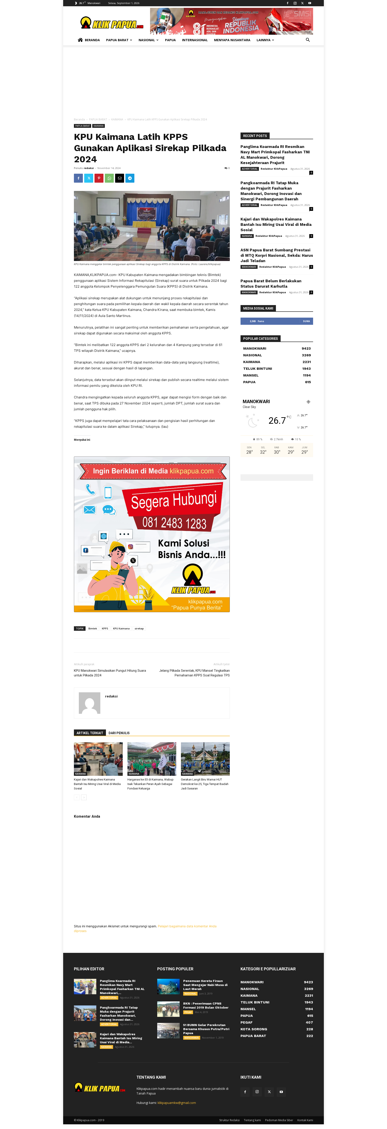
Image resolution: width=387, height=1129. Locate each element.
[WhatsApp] (109, 178)
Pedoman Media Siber (279, 1120)
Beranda (92, 40)
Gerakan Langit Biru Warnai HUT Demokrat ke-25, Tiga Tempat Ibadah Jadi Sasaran (204, 784)
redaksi (89, 168)
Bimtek (92, 628)
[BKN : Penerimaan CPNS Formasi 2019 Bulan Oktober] (168, 1009)
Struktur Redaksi (229, 1120)
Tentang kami (252, 1120)
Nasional (147, 40)
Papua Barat (117, 40)
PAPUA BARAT (98, 119)
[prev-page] (77, 797)
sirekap (139, 628)
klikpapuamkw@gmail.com (177, 1103)
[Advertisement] (193, 83)
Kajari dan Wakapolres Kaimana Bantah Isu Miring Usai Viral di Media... (121, 1038)
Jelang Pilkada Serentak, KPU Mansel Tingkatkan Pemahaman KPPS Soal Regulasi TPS (194, 673)
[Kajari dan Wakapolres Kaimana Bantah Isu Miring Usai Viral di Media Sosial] (98, 759)
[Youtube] (309, 3)
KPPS (105, 628)
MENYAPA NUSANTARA (232, 40)
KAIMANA (117, 119)
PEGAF (188, 1012)
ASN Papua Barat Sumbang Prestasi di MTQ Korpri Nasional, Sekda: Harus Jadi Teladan (277, 255)
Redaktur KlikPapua (274, 168)
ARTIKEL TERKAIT (90, 733)
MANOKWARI (249, 266)
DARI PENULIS (119, 733)
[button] (307, 40)
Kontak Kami (305, 1120)
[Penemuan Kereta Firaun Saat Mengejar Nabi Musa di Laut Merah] (168, 986)
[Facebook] (287, 3)
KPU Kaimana (121, 628)
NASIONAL (190, 993)
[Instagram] (295, 3)
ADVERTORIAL (250, 168)
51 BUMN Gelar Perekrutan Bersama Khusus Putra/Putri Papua (206, 1029)
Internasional (195, 40)
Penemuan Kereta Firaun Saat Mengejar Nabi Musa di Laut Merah (205, 985)
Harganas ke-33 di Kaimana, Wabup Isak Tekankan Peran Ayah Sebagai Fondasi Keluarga (150, 784)
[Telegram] (129, 178)
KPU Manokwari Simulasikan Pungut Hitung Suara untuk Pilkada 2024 (110, 673)
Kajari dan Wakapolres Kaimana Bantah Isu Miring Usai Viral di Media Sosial (97, 784)
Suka (306, 321)
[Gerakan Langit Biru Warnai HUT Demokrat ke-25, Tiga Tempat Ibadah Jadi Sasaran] (205, 759)
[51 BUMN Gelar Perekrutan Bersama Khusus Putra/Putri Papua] (168, 1030)
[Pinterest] (99, 178)
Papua (170, 40)
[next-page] (84, 797)
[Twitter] (302, 3)
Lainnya (264, 40)
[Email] (119, 178)
